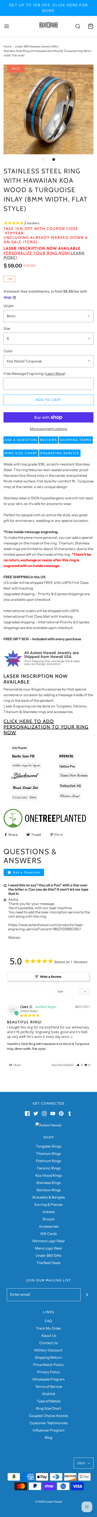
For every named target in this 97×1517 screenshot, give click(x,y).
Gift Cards (48, 1233)
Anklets (48, 1212)
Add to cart (48, 400)
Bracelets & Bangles (48, 1197)
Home (8, 46)
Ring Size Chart (21, 453)
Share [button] (17, 1065)
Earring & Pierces (48, 1204)
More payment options (48, 429)
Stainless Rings (48, 1182)
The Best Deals (48, 1263)
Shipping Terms (76, 440)
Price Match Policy (48, 1364)
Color (8, 351)
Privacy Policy (48, 1372)
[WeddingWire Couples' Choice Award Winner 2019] (49, 1124)
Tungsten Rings (48, 1146)
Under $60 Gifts (48, 1255)
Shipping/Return (48, 1357)
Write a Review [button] (50, 976)
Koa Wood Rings (48, 1175)
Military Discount (48, 1350)
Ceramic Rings (49, 1168)
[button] (48, 109)
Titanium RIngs (48, 1153)
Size (7, 328)
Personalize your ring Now (36, 253)
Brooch (49, 1219)
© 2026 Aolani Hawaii (48, 1501)
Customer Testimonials (49, 1423)
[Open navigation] (6, 26)
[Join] (87, 1294)
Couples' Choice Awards (48, 1415)
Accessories (48, 1226)
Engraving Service (59, 453)
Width (9, 306)
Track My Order (48, 1328)
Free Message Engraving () (34, 373)
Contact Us (48, 1343)
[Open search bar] (77, 26)
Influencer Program (49, 1430)
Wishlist (48, 1394)
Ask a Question (21, 440)
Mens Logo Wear (48, 1248)
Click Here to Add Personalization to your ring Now (46, 726)
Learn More (55, 373)
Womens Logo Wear (48, 1241)
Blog (48, 1437)
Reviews (48, 440)
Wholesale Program (48, 1379)
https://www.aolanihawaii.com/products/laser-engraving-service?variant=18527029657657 (46, 927)
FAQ (48, 1321)
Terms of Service (48, 1386)
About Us (48, 1335)
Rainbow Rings (48, 1190)
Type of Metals (49, 1401)
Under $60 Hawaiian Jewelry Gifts (36, 46)
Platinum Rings (48, 1161)
